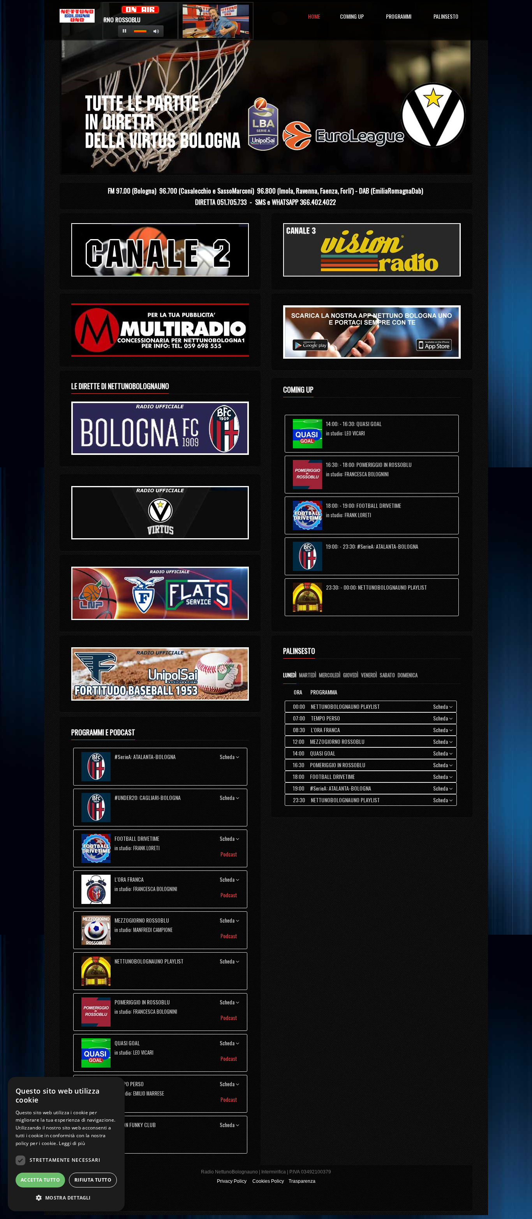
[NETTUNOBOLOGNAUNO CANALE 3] (372, 250)
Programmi (398, 17)
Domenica (407, 675)
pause (124, 31)
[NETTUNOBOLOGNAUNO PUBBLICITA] (160, 330)
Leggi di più (72, 1143)
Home (313, 17)
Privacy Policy (232, 1181)
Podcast (229, 854)
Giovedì (350, 675)
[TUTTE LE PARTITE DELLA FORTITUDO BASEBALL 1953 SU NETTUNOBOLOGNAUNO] (160, 674)
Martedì (307, 675)
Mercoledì (329, 675)
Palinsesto (446, 17)
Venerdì (369, 675)
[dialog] (66, 1144)
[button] (66, 1198)
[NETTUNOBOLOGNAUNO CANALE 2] (160, 250)
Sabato (387, 675)
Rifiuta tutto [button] (92, 1180)
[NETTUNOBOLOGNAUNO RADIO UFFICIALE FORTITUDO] (160, 593)
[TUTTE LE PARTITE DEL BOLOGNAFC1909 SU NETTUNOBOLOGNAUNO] (160, 428)
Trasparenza (302, 1181)
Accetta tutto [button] (40, 1180)
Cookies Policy (268, 1181)
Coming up (352, 17)
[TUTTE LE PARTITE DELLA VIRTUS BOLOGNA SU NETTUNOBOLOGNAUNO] (160, 512)
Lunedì (289, 675)
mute (156, 31)
